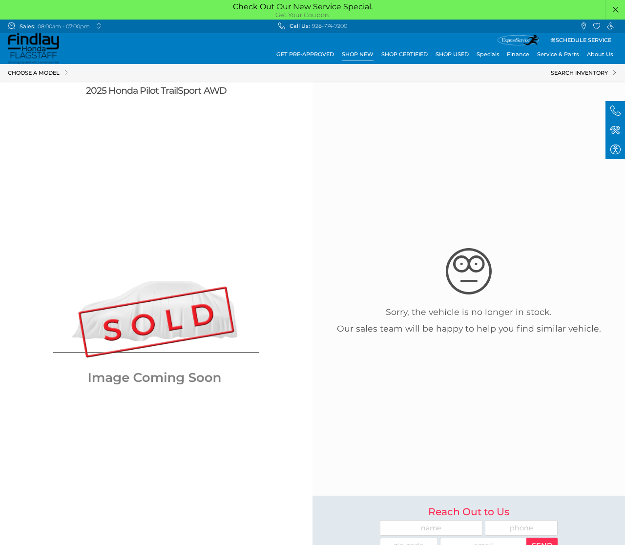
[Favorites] (597, 26)
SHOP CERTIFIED (404, 54)
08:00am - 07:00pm (64, 26)
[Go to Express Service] (518, 40)
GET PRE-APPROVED (305, 54)
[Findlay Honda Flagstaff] (33, 48)
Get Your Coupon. (303, 15)
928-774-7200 (329, 25)
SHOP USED (452, 54)
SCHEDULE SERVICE (583, 40)
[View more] (99, 26)
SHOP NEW (358, 54)
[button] (616, 10)
